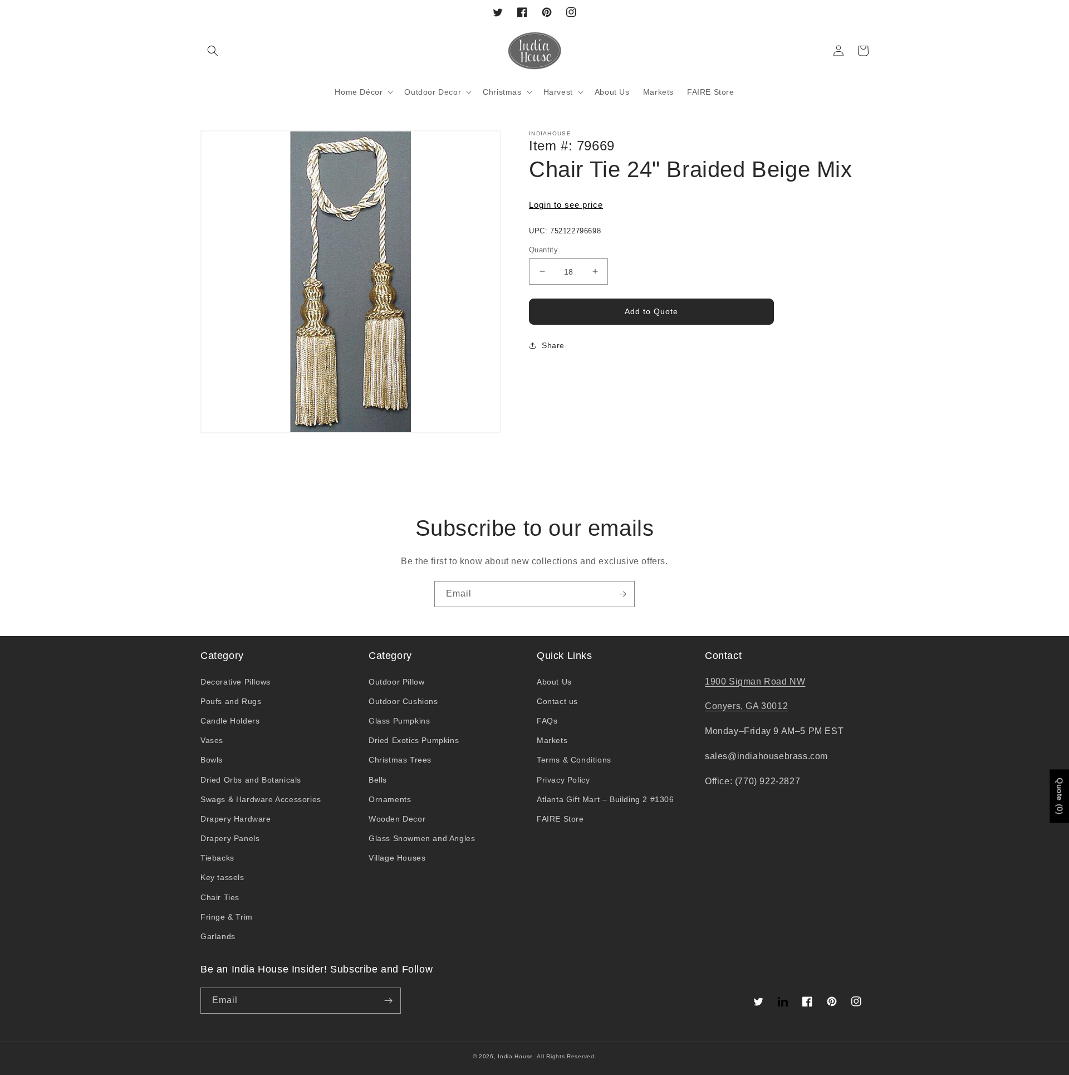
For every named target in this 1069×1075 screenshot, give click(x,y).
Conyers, (725, 706)
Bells (378, 779)
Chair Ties (219, 897)
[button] (212, 50)
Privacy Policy (563, 779)
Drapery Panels (229, 838)
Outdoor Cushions (403, 701)
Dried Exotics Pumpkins (414, 740)
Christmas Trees (400, 759)
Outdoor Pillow (396, 681)
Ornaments (390, 799)
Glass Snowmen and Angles (422, 838)
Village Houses (397, 857)
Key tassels (222, 877)
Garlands (218, 936)
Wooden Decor (397, 818)
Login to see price (566, 204)
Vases (211, 740)
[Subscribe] (622, 594)
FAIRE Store (560, 818)
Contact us (557, 701)
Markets (552, 740)
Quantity (543, 249)
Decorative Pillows (235, 681)
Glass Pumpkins (399, 720)
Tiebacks (217, 857)
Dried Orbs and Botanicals (250, 779)
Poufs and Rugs (230, 701)
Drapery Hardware (235, 818)
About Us (554, 681)
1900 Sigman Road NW (755, 681)
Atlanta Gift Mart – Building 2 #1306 (605, 799)
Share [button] (553, 345)
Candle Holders (229, 720)
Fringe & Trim (226, 916)
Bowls (211, 759)
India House (515, 1056)
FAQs (547, 720)
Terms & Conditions (574, 759)
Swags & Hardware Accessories (260, 799)
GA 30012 (767, 706)
